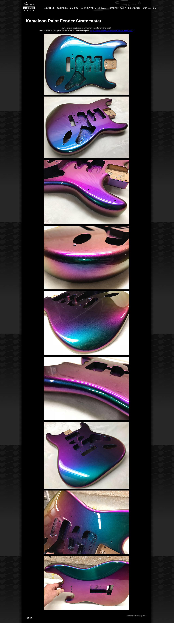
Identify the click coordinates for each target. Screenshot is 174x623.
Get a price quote (130, 8)
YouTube (28, 618)
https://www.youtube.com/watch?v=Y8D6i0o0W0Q (111, 30)
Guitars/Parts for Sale (93, 8)
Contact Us (149, 8)
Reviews (113, 8)
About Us (49, 8)
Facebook (31, 618)
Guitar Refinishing (67, 8)
